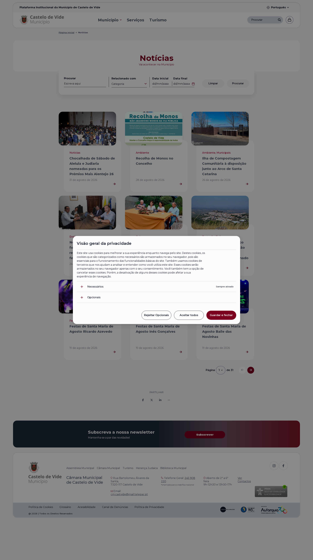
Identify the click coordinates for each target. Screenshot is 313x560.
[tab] (156, 286)
